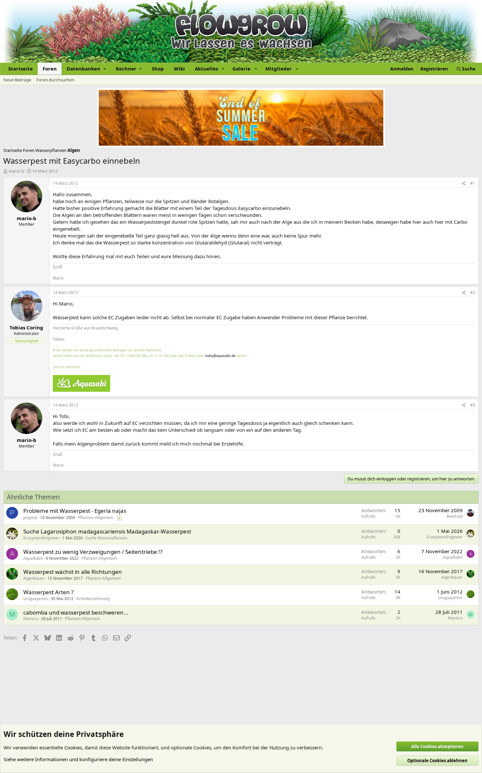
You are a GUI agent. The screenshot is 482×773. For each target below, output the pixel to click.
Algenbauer (34, 578)
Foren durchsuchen (55, 80)
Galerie (241, 68)
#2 (472, 292)
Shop (158, 68)
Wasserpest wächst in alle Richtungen (72, 571)
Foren (50, 68)
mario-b (16, 171)
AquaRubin (33, 558)
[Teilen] (463, 183)
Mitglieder (278, 68)
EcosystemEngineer (41, 538)
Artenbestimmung (93, 598)
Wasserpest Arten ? (48, 592)
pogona (30, 517)
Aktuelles (206, 68)
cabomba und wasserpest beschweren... (76, 612)
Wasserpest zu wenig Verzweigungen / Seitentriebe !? (92, 551)
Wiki (179, 68)
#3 (472, 405)
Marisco (30, 618)
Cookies (73, 747)
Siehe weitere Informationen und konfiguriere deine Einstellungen (78, 759)
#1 (472, 183)
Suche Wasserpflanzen (106, 538)
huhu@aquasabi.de (220, 355)
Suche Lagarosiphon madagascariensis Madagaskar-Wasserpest (107, 531)
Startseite (20, 68)
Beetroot (455, 516)
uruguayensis (35, 598)
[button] (86, 69)
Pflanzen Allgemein (95, 517)
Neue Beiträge (17, 80)
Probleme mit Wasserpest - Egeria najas (74, 510)
